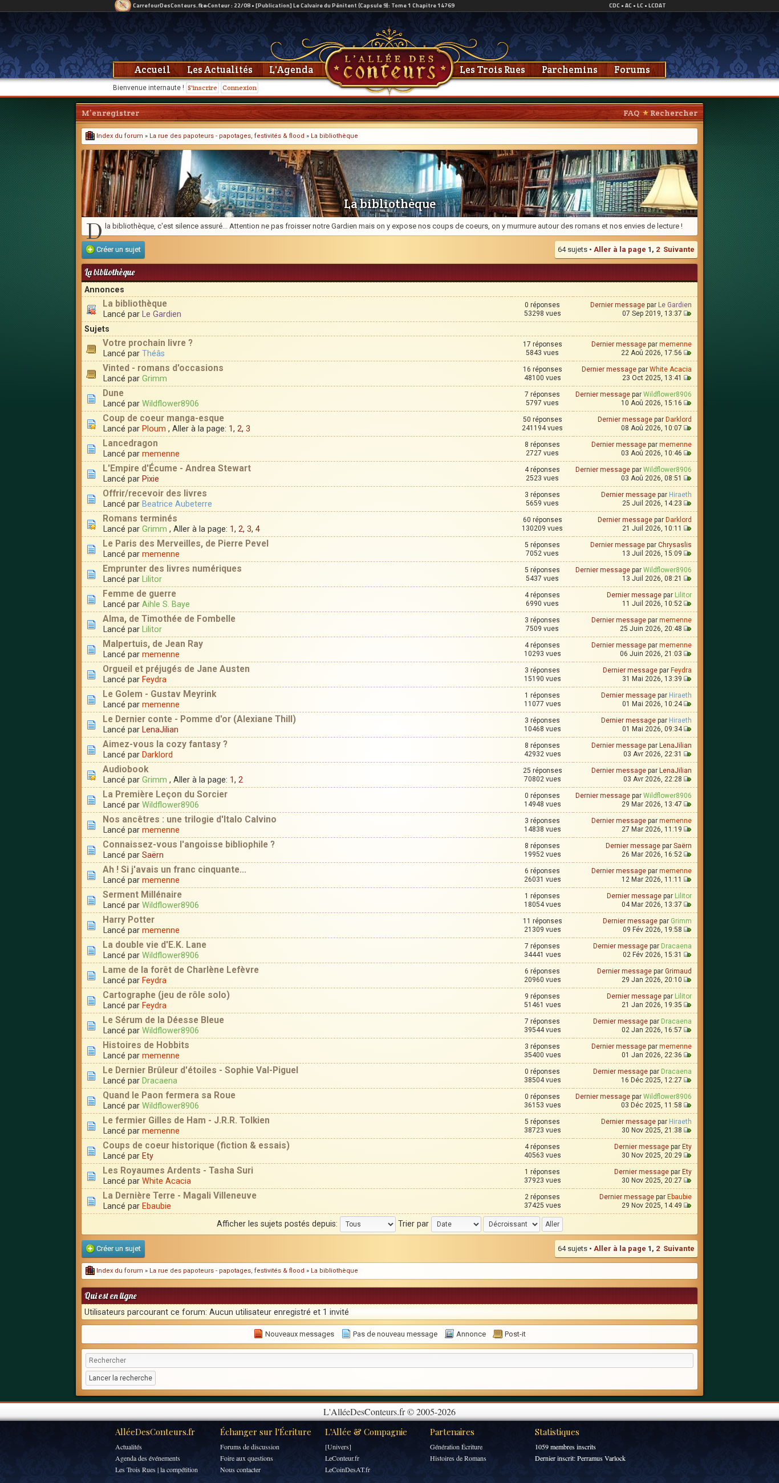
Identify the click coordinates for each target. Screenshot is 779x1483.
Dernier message (617, 305)
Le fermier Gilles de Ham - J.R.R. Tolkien (186, 1120)
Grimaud (678, 971)
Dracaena (676, 946)
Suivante (679, 249)
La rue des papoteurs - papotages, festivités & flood (227, 136)
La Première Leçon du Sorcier (165, 794)
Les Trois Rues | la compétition (156, 1469)
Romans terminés (140, 519)
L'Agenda (291, 69)
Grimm (154, 378)
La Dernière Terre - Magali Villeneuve (180, 1196)
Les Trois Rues (492, 69)
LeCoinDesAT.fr (347, 1469)
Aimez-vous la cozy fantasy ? (165, 744)
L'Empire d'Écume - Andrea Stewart (177, 468)
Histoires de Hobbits (146, 1045)
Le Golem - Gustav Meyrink (159, 694)
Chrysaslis (675, 545)
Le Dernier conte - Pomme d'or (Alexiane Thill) (199, 719)
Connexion (239, 87)
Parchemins (570, 69)
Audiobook (125, 769)
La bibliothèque (334, 136)
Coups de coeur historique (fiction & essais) (196, 1145)
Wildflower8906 (170, 403)
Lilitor (152, 579)
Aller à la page (620, 249)
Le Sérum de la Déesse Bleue (163, 1020)
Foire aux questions (246, 1457)
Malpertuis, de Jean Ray (153, 644)
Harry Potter (129, 920)
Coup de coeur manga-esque (163, 418)
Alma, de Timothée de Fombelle (169, 619)
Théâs (153, 353)
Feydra (154, 679)
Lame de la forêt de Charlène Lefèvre (181, 970)
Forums (632, 69)
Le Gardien (161, 314)
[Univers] (338, 1446)
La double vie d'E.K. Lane (154, 945)
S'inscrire (202, 87)
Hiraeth (680, 495)
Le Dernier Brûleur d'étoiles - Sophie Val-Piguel (200, 1070)
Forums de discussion (249, 1446)
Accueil (153, 69)
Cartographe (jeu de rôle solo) (166, 995)
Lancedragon (130, 443)
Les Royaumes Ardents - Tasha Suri (178, 1171)
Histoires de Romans (458, 1457)
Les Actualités (220, 69)
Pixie (150, 478)
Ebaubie (156, 1206)
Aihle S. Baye (166, 604)
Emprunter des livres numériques (172, 569)
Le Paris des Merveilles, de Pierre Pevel (186, 544)
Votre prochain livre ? (148, 343)
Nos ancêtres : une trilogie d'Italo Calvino (190, 819)
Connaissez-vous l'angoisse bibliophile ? (189, 845)
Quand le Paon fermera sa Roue (169, 1095)
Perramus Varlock (601, 1457)
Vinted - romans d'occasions (163, 368)
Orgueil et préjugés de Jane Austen (176, 669)
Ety (147, 1155)
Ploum (154, 428)
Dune (113, 393)
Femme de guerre (139, 594)
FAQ (631, 113)
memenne (675, 344)
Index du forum (119, 136)
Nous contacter (240, 1469)
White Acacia (671, 369)
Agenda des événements (147, 1457)
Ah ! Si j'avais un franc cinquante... (174, 870)
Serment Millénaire (142, 895)
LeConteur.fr (342, 1457)
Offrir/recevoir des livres (155, 493)
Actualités (128, 1446)
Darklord (679, 419)
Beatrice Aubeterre (177, 503)
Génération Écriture (456, 1446)
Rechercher (673, 113)
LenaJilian (160, 729)
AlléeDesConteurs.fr (155, 1431)
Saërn (153, 854)
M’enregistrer (110, 113)
